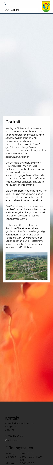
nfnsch (15, 440)
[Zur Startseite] (46, 8)
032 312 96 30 (15, 435)
